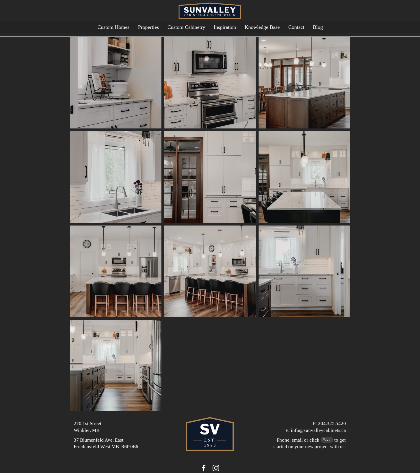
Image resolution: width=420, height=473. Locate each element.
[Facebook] (203, 468)
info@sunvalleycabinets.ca (318, 430)
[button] (262, 27)
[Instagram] (215, 468)
